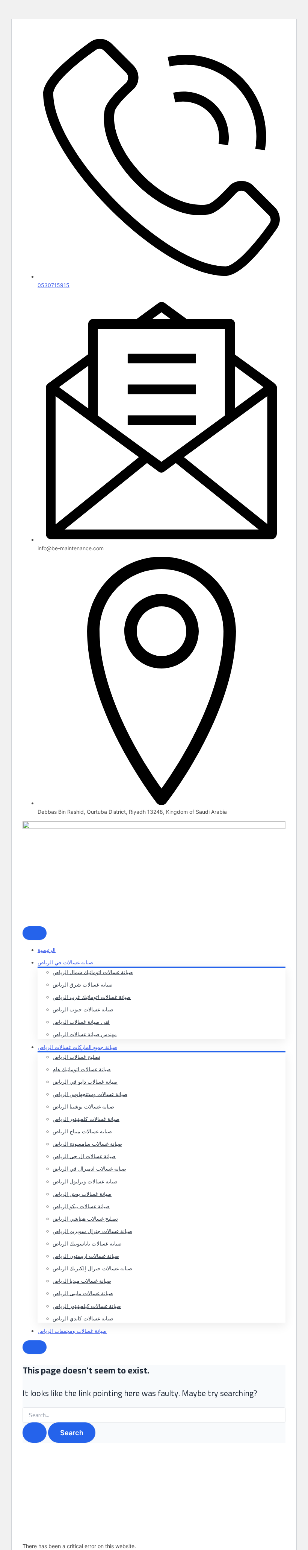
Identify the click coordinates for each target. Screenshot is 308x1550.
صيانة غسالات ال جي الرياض (84, 1156)
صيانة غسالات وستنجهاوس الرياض (90, 1094)
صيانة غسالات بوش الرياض (82, 1194)
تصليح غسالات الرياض (76, 1057)
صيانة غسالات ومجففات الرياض (72, 1331)
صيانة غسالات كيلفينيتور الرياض (87, 1306)
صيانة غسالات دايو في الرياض (85, 1081)
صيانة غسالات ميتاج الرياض (82, 1131)
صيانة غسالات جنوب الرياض (83, 1009)
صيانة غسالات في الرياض (65, 962)
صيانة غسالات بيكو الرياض (81, 1206)
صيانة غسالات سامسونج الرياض (87, 1143)
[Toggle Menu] (35, 933)
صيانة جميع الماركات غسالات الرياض (77, 1047)
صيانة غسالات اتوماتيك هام (82, 1069)
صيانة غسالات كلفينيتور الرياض (86, 1119)
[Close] (35, 1347)
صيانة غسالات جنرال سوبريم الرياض (92, 1231)
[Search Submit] (35, 1432)
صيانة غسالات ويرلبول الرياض (85, 1181)
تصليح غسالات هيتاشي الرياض (85, 1218)
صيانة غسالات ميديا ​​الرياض (82, 1280)
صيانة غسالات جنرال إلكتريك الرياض (92, 1268)
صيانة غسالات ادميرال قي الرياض (89, 1168)
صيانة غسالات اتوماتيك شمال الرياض (93, 972)
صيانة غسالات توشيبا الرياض (83, 1106)
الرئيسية (47, 950)
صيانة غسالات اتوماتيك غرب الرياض (92, 997)
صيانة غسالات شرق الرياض (83, 984)
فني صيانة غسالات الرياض (81, 1022)
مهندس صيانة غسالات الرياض (85, 1034)
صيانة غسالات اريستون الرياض (86, 1256)
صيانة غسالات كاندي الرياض (83, 1318)
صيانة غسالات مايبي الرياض (83, 1293)
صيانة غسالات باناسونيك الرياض (87, 1243)
